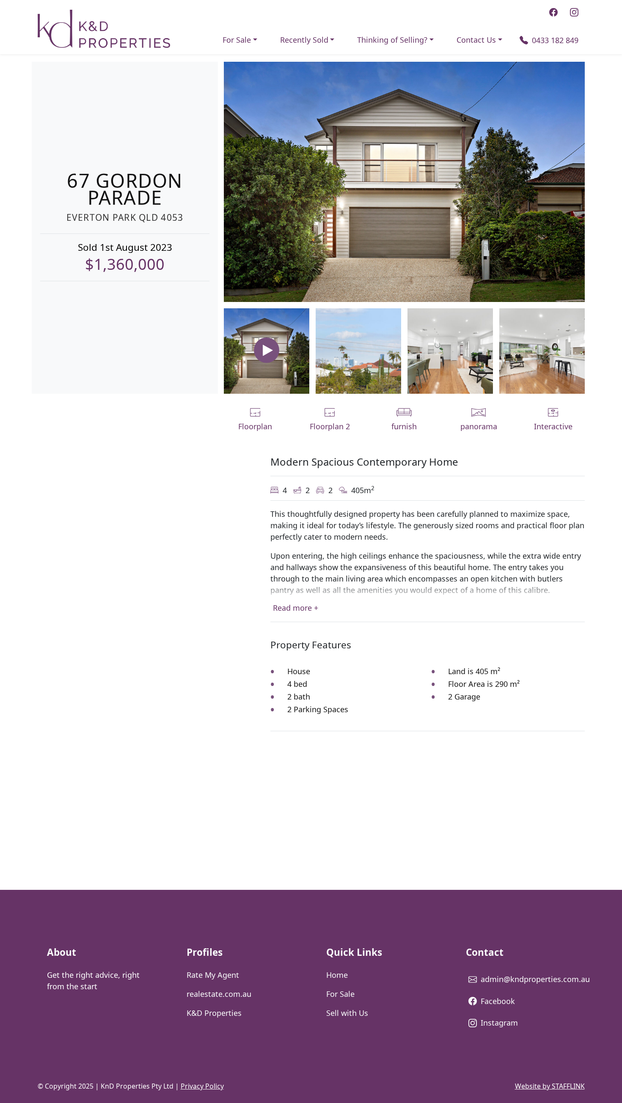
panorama (478, 426)
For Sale (237, 40)
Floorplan (255, 426)
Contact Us (476, 40)
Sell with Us (347, 1013)
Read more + (295, 608)
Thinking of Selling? (392, 40)
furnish (404, 426)
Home (337, 975)
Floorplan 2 (330, 426)
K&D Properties (214, 1013)
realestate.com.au (219, 994)
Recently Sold (304, 40)
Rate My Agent (213, 975)
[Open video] (266, 350)
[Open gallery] (404, 181)
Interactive (553, 426)
